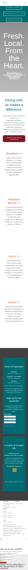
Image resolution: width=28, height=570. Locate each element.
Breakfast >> (14, 153)
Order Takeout (14, 7)
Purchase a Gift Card (14, 13)
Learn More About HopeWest (14, 138)
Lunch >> (14, 256)
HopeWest (17, 120)
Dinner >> (14, 302)
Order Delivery (14, 20)
